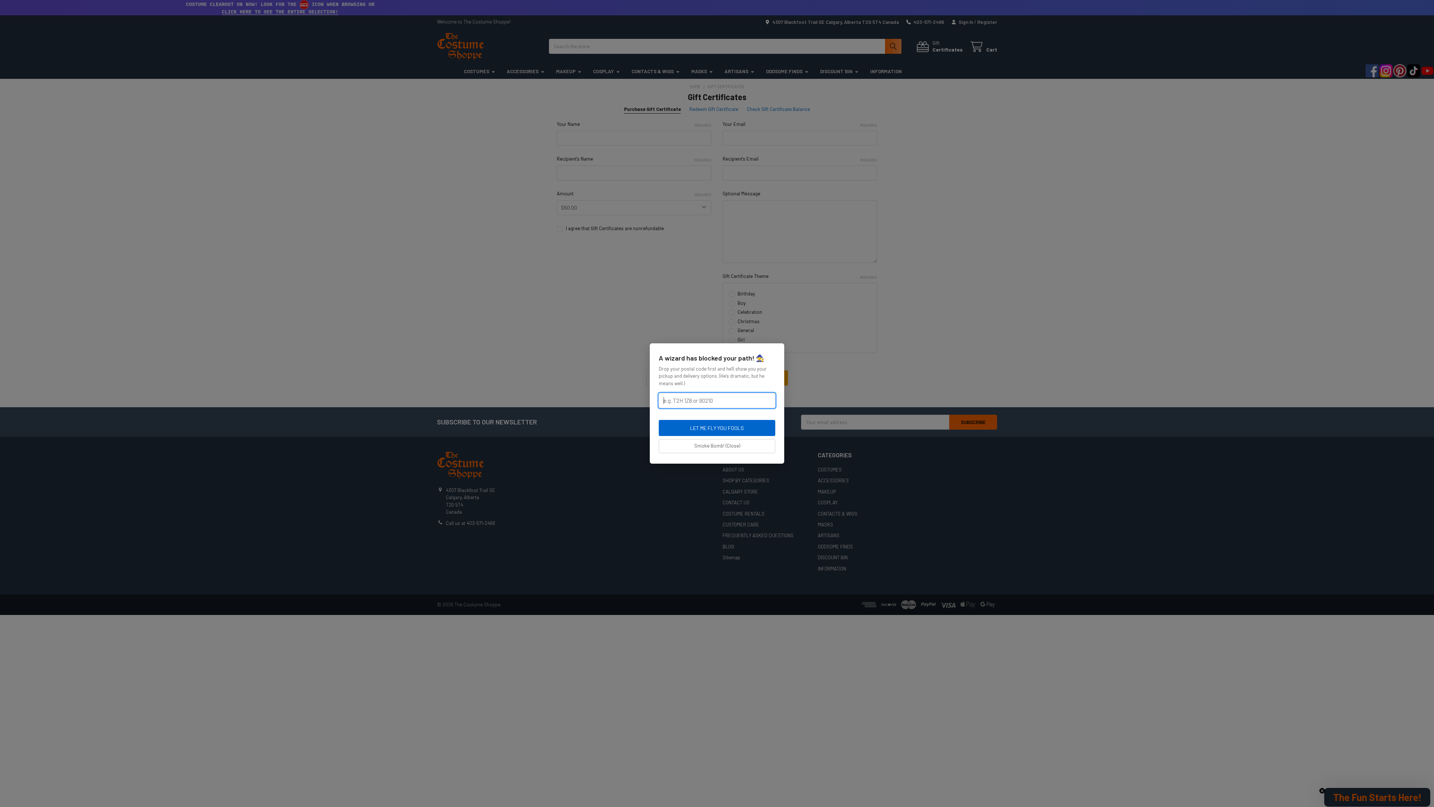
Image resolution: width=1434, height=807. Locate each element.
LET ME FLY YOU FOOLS (717, 428)
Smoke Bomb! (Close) (717, 446)
